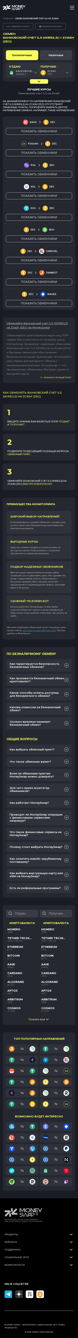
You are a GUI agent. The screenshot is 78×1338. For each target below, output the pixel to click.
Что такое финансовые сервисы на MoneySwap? (36, 834)
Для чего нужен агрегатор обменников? (29, 789)
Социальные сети (17, 1257)
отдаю (15, 66)
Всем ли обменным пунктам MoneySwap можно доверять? (32, 775)
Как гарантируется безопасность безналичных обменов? (34, 665)
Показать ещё (37, 1019)
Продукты (11, 1234)
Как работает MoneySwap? (29, 803)
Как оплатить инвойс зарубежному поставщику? (35, 860)
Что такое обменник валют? (30, 761)
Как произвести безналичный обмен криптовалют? (37, 680)
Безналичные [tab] (22, 55)
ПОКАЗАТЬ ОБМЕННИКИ (39, 131)
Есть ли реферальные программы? (35, 888)
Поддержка (12, 1249)
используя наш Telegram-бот (39, 630)
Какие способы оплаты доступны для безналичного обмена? (34, 694)
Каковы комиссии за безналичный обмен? (35, 709)
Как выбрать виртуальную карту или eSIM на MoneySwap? (36, 875)
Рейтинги (11, 1242)
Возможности (15, 1264)
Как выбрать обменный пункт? (32, 749)
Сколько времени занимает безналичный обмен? (30, 723)
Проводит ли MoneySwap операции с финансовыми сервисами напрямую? (36, 817)
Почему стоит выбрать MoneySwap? (36, 847)
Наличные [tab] (56, 55)
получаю (48, 66)
